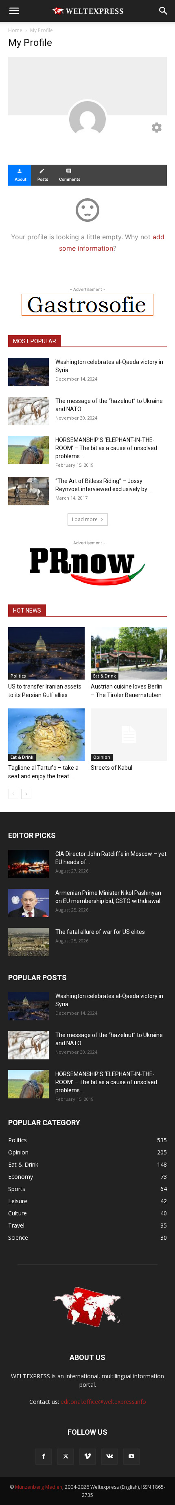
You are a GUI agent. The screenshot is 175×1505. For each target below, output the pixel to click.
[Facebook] (43, 1457)
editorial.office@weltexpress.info (103, 1401)
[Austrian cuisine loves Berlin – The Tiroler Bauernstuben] (129, 653)
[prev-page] (13, 794)
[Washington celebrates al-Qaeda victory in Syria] (28, 372)
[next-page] (26, 794)
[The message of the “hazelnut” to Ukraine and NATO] (28, 411)
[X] (65, 1457)
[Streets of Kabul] (129, 734)
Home (15, 30)
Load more (85, 519)
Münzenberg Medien (38, 1486)
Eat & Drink (104, 676)
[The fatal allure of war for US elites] (28, 942)
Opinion (101, 757)
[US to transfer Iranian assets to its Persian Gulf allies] (46, 653)
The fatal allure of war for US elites (100, 932)
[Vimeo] (87, 1457)
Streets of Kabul (111, 767)
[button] (14, 11)
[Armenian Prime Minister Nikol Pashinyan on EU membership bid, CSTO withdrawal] (28, 903)
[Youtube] (131, 1457)
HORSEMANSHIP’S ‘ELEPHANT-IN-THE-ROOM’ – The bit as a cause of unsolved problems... (106, 448)
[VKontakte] (109, 1457)
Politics (18, 676)
